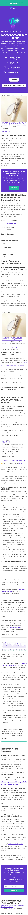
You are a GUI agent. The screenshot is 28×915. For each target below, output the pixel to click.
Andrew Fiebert (8, 52)
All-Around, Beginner (9, 223)
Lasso (21, 463)
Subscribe (14, 890)
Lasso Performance (15, 627)
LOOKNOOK (6, 443)
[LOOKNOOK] (6, 441)
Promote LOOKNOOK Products (12, 348)
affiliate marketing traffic (15, 844)
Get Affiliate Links (6, 131)
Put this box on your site (18, 460)
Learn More (14, 187)
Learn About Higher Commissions (14, 85)
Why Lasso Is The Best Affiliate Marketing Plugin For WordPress (12, 906)
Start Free (14, 79)
